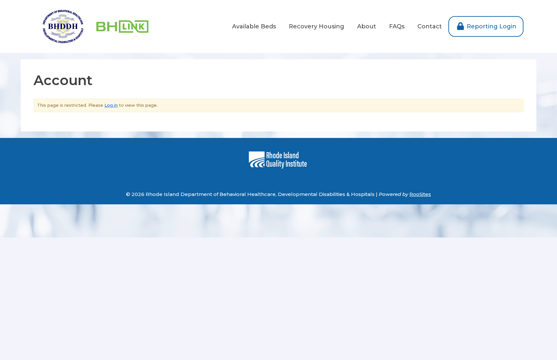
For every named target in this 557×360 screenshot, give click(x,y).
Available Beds (254, 26)
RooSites (420, 194)
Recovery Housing (316, 26)
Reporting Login (490, 26)
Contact (429, 26)
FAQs (397, 26)
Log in (111, 105)
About (366, 26)
